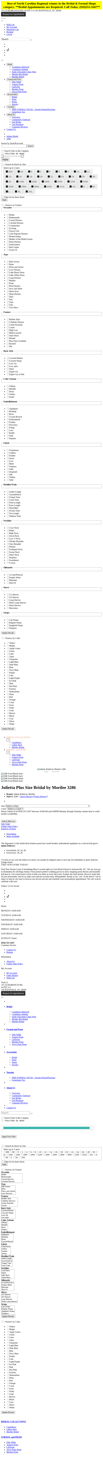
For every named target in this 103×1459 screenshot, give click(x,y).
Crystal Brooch (15, 417)
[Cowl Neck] (7, 1271)
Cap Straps (13, 620)
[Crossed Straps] (8, 1213)
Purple (12, 673)
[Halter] (7, 1273)
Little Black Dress (16, 272)
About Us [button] (10, 1088)
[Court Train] (7, 1265)
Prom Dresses (15, 242)
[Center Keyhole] (9, 1203)
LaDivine (16, 760)
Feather (12, 422)
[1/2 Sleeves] (9, 1295)
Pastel (11, 397)
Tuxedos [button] (10, 1072)
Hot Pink (13, 686)
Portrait (12, 547)
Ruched (12, 344)
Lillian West (17, 745)
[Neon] (4, 1227)
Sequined (13, 472)
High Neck (14, 533)
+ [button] (8, 740)
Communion (14, 225)
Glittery (12, 386)
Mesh (11, 464)
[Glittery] (4, 1223)
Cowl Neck (14, 528)
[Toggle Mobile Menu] (2, 997)
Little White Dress (17, 275)
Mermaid (13, 580)
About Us (10, 961)
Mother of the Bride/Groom (20, 239)
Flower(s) (13, 425)
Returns (9, 952)
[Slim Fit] (7, 1289)
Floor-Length (14, 502)
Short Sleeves (15, 605)
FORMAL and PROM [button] (11, 1437)
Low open (13, 366)
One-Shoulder (15, 544)
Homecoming (15, 236)
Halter (11, 530)
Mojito (12, 646)
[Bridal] (11, 1175)
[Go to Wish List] (5, 18)
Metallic (12, 389)
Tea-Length (14, 513)
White (11, 724)
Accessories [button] (11, 1052)
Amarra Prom (17, 757)
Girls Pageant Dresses (18, 234)
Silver (11, 721)
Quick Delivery (40, 796)
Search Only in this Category (16, 151)
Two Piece (13, 307)
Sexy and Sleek (15, 288)
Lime (11, 654)
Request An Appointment (13, 14)
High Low (13, 330)
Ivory (11, 705)
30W (36, 186)
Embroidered (14, 419)
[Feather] (6, 1251)
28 (83, 176)
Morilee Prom (17, 764)
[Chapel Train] (7, 1263)
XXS (62, 186)
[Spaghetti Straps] (8, 1311)
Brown (12, 713)
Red (11, 697)
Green (11, 651)
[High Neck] (7, 1275)
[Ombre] (4, 1229)
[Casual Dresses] (11, 1179)
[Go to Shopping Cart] (2, 18)
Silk (10, 474)
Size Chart (5, 824)
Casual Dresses (15, 220)
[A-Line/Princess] (7, 1283)
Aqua (11, 656)
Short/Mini (13, 508)
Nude (11, 708)
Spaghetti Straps (16, 625)
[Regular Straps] (8, 1309)
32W (49, 186)
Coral (11, 702)
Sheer (11, 369)
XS (74, 186)
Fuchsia (12, 689)
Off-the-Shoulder (16, 541)
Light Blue (13, 662)
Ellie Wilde (16, 755)
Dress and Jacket (16, 267)
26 (72, 176)
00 (21, 171)
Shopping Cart (12, 29)
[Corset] (9, 1205)
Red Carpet (14, 247)
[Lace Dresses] (8, 1193)
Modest (12, 280)
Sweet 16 (13, 250)
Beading (12, 411)
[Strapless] (8, 1313)
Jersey (11, 458)
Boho (11, 264)
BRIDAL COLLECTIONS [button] (13, 1421)
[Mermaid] (7, 1287)
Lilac (11, 675)
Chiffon (12, 453)
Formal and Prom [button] (14, 1029)
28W (23, 186)
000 (11, 171)
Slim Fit (12, 583)
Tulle (11, 480)
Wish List (10, 24)
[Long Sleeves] (9, 1299)
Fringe (12, 427)
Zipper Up (13, 371)
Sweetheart (14, 560)
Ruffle (11, 433)
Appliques (13, 409)
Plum (11, 694)
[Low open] (8, 1217)
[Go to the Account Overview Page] (2, 20)
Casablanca (16, 742)
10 (78, 171)
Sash (11, 436)
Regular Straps (15, 623)
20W (59, 181)
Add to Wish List (8, 821)
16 (20, 176)
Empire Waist (15, 577)
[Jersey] (6, 1253)
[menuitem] (54, 24)
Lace (11, 430)
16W (34, 181)
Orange (12, 700)
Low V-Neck (14, 538)
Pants (11, 283)
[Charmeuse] (6, 1247)
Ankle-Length (15, 492)
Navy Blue (14, 670)
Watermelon (14, 691)
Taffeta (12, 477)
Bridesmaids (14, 217)
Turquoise (13, 659)
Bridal (11, 215)
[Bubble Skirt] (9, 1199)
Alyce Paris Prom (19, 762)
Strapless (13, 557)
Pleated (12, 338)
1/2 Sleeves (14, 594)
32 (10, 181)
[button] (9, 64)
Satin (11, 469)
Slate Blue (13, 664)
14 (10, 176)
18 (31, 176)
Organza (12, 466)
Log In (9, 34)
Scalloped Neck (16, 549)
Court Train (14, 500)
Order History (12, 975)
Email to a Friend (8, 829)
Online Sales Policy (9, 826)
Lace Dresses (14, 270)
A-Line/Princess (16, 575)
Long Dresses (15, 278)
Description (11, 834)
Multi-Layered (15, 333)
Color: (4, 809)
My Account (11, 27)
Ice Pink (12, 681)
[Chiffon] (6, 1249)
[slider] (92, 1128)
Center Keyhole (16, 325)
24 (62, 176)
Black (11, 716)
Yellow (12, 643)
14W (21, 181)
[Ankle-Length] (7, 1259)
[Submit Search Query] (31, 1113)
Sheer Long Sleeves (17, 603)
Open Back (14, 335)
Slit (10, 346)
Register (9, 32)
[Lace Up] (8, 1215)
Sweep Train (14, 511)
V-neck (12, 563)
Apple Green (14, 648)
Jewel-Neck (14, 536)
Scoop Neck (14, 552)
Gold (11, 710)
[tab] (54, 742)
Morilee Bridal (18, 747)
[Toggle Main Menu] (2, 60)
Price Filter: (10, 153)
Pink (11, 683)
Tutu (11, 305)
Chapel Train (14, 497)
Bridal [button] (9, 1006)
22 (51, 176)
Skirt (11, 297)
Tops (11, 302)
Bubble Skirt (14, 319)
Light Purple (14, 678)
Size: (3, 806)
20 (41, 176)
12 (88, 171)
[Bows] (7, 1239)
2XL (30, 191)
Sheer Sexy (14, 291)
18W (47, 181)
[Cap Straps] (8, 1307)
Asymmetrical (15, 494)
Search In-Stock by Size (15, 164)
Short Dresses (15, 294)
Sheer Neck (14, 555)
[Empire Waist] (7, 1285)
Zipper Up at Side (16, 374)
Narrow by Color (12, 638)
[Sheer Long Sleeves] (9, 1301)
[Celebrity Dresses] (9, 1201)
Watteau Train (15, 516)
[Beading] (7, 1237)
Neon (11, 391)
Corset (12, 327)
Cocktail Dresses (16, 223)
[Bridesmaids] (11, 1177)
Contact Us (11, 950)
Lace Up (12, 363)
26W (11, 186)
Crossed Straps (15, 361)
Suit (10, 299)
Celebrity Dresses (16, 322)
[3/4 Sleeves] (9, 1297)
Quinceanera (14, 244)
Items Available (12, 836)
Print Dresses (14, 286)
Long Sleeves (15, 600)
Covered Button (16, 358)
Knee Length (14, 505)
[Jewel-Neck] (7, 1277)
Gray (11, 718)
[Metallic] (4, 1225)
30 (93, 176)
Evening (12, 228)
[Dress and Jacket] (8, 1191)
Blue (11, 667)
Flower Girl (14, 231)
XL (19, 191)
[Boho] (8, 1189)
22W (72, 181)
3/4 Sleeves (14, 597)
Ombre (12, 394)
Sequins (12, 438)
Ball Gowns (14, 262)
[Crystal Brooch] (7, 1241)
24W (85, 181)
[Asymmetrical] (7, 1261)
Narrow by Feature (13, 205)
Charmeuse (14, 450)
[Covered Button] (8, 1211)
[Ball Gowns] (8, 1187)
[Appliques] (7, 1235)
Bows (11, 414)
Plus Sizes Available (17, 341)
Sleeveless (13, 608)
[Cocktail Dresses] (11, 1181)
